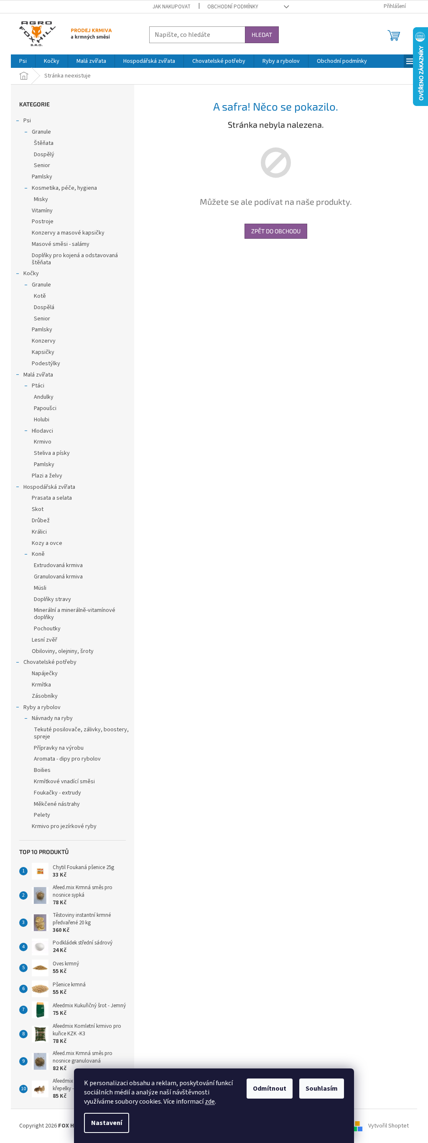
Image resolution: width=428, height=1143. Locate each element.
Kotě (40, 296)
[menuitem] (23, 61)
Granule (41, 132)
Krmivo (42, 442)
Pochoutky (47, 628)
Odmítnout (269, 1088)
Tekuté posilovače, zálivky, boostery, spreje (81, 733)
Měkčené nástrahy (57, 804)
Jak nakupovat (172, 6)
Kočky (31, 273)
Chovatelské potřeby (49, 662)
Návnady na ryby (52, 718)
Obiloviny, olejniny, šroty (63, 651)
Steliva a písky (52, 453)
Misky (41, 199)
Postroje (43, 221)
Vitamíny (42, 210)
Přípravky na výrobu (59, 748)
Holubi (41, 419)
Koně (38, 554)
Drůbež (41, 520)
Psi (27, 120)
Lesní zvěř (44, 640)
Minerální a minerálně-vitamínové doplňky (74, 614)
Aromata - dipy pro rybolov (67, 759)
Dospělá (44, 307)
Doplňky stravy (52, 599)
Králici (39, 532)
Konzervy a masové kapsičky (68, 233)
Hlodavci (42, 431)
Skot (37, 509)
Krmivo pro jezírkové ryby (64, 826)
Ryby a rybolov (42, 707)
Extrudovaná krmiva (58, 565)
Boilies (42, 770)
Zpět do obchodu (276, 231)
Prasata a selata (52, 498)
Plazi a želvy (47, 476)
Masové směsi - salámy (60, 244)
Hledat (262, 34)
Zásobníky (45, 696)
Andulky (44, 397)
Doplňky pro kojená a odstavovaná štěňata (75, 259)
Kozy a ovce (47, 543)
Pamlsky (42, 177)
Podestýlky (46, 363)
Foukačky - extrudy (57, 793)
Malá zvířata (38, 375)
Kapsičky (43, 352)
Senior (42, 165)
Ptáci (38, 386)
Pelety (42, 815)
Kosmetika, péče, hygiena (64, 188)
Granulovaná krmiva (58, 577)
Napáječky (45, 673)
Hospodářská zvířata (49, 487)
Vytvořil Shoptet (388, 1126)
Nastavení (106, 1123)
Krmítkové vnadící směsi (64, 781)
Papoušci (45, 408)
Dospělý (44, 154)
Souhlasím (322, 1088)
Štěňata (44, 143)
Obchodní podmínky (232, 6)
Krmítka (41, 685)
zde (210, 1101)
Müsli (40, 588)
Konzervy (44, 341)
